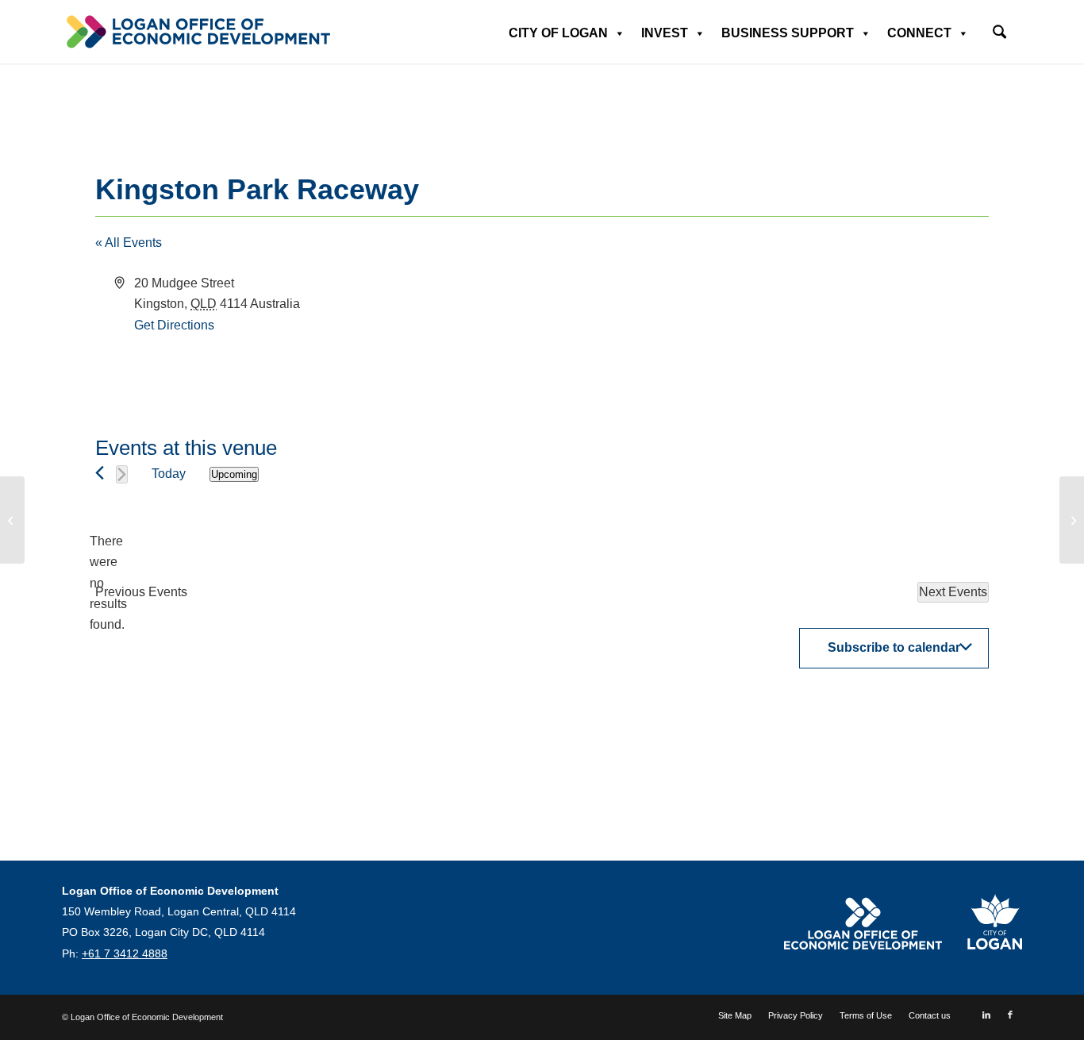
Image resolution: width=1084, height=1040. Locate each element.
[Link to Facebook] (1010, 1015)
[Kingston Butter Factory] (12, 520)
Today (169, 473)
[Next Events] (122, 474)
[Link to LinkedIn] (986, 1015)
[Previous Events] (99, 472)
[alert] (108, 583)
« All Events (128, 242)
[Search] (999, 33)
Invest (664, 33)
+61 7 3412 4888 (124, 953)
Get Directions (174, 325)
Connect (919, 33)
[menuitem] (999, 26)
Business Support (787, 33)
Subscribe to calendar (894, 647)
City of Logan (558, 33)
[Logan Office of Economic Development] (197, 32)
